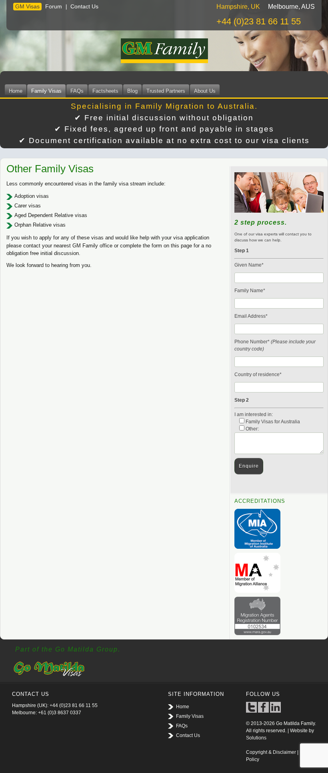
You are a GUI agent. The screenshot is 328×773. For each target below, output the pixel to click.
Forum (53, 6)
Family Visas (46, 91)
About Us (205, 91)
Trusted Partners (165, 91)
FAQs (77, 91)
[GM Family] (164, 50)
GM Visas (27, 6)
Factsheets (105, 91)
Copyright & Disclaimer (271, 752)
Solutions (256, 738)
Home (15, 91)
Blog (132, 91)
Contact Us (84, 6)
